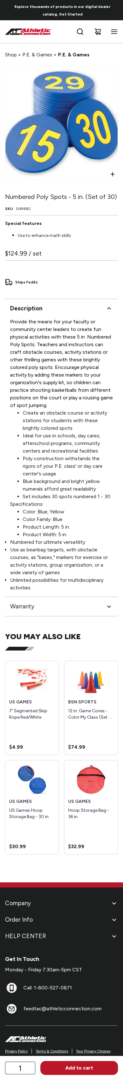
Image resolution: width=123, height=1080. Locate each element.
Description (26, 308)
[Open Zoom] (112, 174)
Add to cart (79, 1068)
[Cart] (97, 31)
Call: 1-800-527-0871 (47, 988)
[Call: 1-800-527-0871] (11, 987)
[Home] (28, 32)
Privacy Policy (16, 1051)
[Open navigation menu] (113, 31)
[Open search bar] (80, 31)
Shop (11, 55)
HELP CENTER (25, 936)
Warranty (22, 606)
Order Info (19, 919)
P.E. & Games (37, 55)
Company (18, 903)
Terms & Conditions (52, 1051)
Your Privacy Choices (93, 1051)
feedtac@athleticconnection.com (62, 1009)
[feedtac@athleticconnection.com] (11, 1008)
